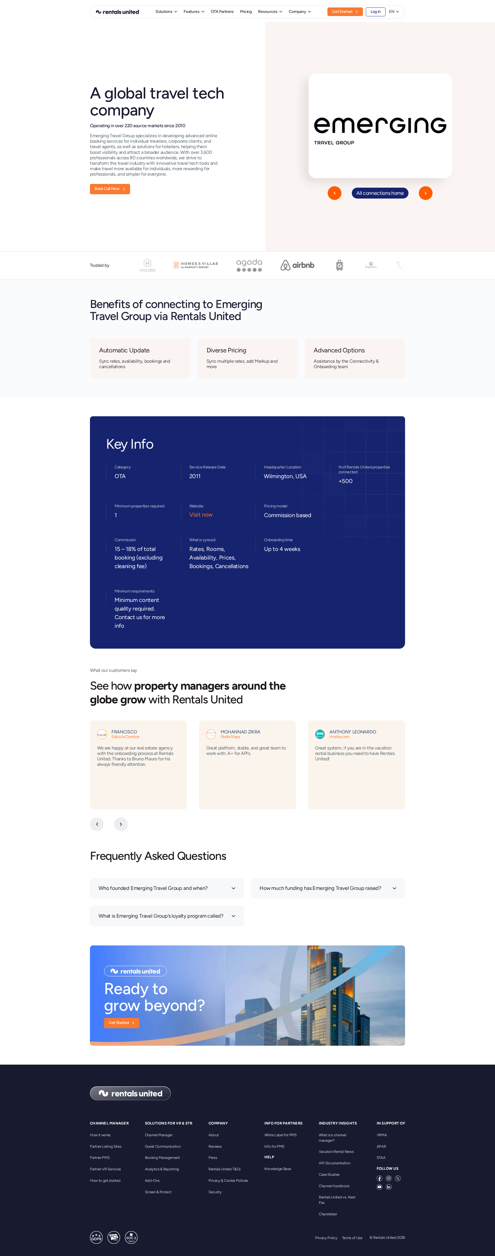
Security (215, 1192)
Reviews (215, 1146)
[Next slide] (121, 824)
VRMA (382, 1135)
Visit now (201, 514)
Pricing (246, 11)
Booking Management (162, 1157)
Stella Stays (230, 736)
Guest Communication (163, 1146)
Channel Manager (158, 1135)
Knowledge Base (277, 1169)
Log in (376, 11)
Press (213, 1157)
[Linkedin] (389, 1187)
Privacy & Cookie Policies (228, 1180)
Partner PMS (99, 1157)
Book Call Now (107, 188)
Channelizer (328, 1214)
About (214, 1135)
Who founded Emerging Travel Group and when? (153, 888)
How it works (100, 1135)
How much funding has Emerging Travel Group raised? (320, 888)
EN (391, 11)
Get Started (342, 11)
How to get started (105, 1180)
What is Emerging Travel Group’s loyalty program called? (161, 916)
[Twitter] (398, 1178)
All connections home (380, 193)
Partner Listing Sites (105, 1146)
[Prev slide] (97, 824)
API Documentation (334, 1163)
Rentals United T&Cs (225, 1169)
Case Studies (329, 1174)
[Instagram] (389, 1178)
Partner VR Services (105, 1169)
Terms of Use (352, 1238)
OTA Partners (222, 11)
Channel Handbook (334, 1186)
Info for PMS (274, 1146)
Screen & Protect (158, 1192)
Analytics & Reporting (162, 1169)
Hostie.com (339, 736)
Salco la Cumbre (125, 736)
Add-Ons (152, 1180)
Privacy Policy (326, 1238)
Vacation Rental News (336, 1151)
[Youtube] (379, 1187)
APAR (381, 1146)
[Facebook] (379, 1178)
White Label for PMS (280, 1135)
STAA (381, 1157)
